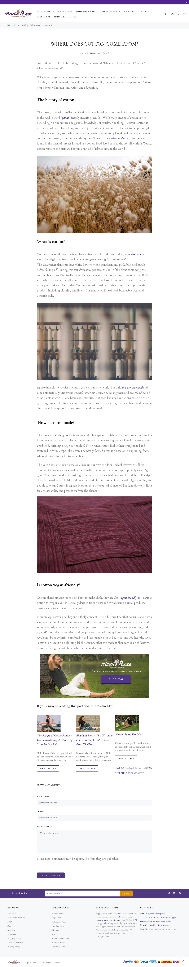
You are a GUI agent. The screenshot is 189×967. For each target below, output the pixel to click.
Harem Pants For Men (128, 734)
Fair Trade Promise (16, 917)
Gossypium (137, 254)
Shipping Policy (14, 938)
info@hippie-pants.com (159, 925)
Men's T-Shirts (58, 942)
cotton (137, 768)
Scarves (55, 934)
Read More (48, 768)
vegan (129, 773)
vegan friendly (128, 598)
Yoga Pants (56, 917)
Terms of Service (15, 942)
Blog (9, 926)
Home (9, 25)
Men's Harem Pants (60, 938)
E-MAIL (40, 811)
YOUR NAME (43, 796)
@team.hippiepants (156, 913)
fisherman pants (124, 916)
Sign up (126, 893)
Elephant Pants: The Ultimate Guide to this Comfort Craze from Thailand (94, 740)
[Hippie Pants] (94, 674)
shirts (106, 920)
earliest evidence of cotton (124, 138)
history (147, 768)
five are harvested (132, 388)
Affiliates (11, 930)
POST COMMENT (50, 875)
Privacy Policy (13, 946)
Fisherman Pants (59, 921)
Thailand (120, 773)
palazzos (99, 920)
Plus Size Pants (58, 926)
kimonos (117, 920)
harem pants (111, 916)
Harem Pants (57, 913)
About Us (11, 913)
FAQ (9, 921)
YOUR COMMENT (45, 826)
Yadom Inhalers (59, 946)
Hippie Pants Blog (21, 25)
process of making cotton (57, 435)
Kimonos (56, 930)
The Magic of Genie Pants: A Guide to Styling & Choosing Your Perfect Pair (54, 740)
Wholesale (11, 934)
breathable (125, 768)
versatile (139, 773)
